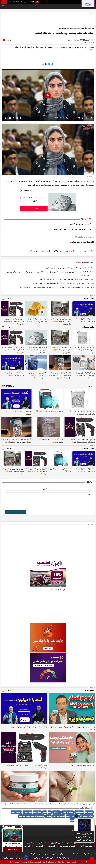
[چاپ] (7, 40)
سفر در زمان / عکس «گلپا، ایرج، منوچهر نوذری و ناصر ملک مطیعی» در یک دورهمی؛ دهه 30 (61, 283)
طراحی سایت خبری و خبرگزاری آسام (12, 858)
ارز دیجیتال (56, 812)
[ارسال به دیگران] (4, 40)
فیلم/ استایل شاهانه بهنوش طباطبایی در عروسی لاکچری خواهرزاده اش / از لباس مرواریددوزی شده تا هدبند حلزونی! (54, 287)
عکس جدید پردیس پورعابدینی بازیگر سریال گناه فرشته (73, 229)
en (37, 2)
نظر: (89, 495)
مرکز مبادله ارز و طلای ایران (60, 843)
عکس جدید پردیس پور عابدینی (81, 224)
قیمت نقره (51, 846)
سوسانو (90, 843)
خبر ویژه (84, 218)
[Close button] (21, 826)
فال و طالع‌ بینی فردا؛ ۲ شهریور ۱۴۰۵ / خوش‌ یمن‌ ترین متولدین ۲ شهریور (84, 837)
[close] (87, 862)
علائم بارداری (27, 812)
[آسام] (26, 858)
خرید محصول (12, 849)
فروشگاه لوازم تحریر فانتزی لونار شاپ (31, 816)
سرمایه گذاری (33, 208)
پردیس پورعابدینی (87, 181)
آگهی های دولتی (25, 846)
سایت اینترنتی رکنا (64, 858)
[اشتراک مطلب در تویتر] (49, 64)
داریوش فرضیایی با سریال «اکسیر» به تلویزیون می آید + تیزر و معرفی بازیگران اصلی (64, 279)
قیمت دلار (43, 843)
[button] (76, 816)
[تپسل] (21, 190)
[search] (4, 2)
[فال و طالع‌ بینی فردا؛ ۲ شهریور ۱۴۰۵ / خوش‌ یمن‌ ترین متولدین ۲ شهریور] (84, 825)
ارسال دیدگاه (15, 512)
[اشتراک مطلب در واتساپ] (43, 64)
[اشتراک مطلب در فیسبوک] (46, 64)
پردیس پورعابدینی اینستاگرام (38, 251)
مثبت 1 (48, 816)
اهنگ (45, 812)
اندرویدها (73, 820)
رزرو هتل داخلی (16, 812)
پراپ (49, 812)
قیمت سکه (39, 846)
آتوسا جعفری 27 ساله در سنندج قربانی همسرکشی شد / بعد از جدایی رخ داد (42, 861)
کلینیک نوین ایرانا (59, 816)
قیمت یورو (31, 843)
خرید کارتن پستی (72, 816)
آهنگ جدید (37, 812)
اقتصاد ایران (78, 843)
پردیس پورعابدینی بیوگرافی (63, 251)
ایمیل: (45, 489)
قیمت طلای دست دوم (67, 846)
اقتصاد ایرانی (79, 812)
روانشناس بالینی (67, 812)
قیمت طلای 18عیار (86, 846)
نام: (89, 489)
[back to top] (92, 859)
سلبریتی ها (89, 812)
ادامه (3, 292)
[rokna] (88, 3)
